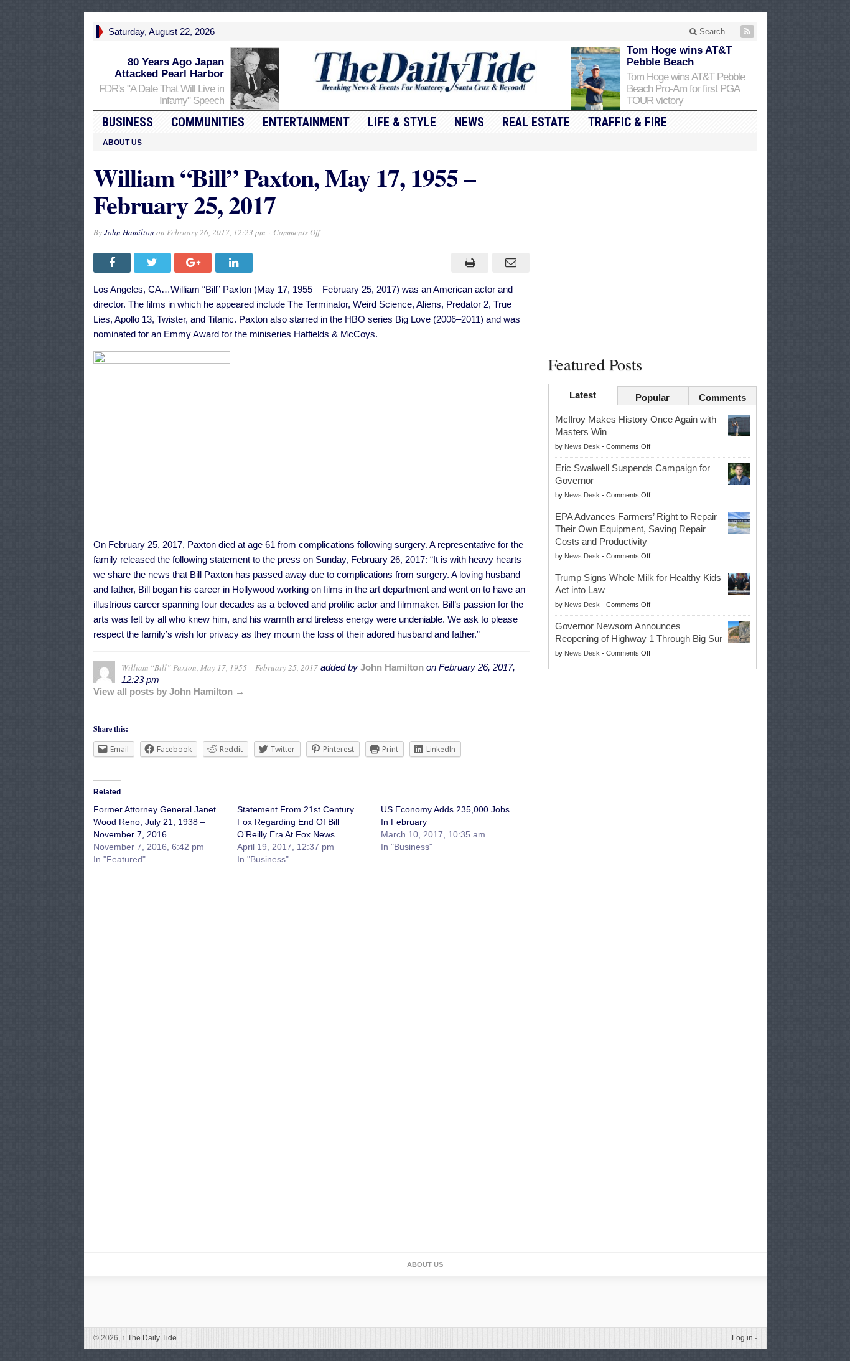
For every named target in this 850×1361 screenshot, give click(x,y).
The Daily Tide (149, 1338)
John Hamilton (129, 232)
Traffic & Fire (627, 122)
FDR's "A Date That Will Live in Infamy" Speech (161, 94)
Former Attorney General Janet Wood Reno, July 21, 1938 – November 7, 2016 (154, 821)
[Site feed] (748, 31)
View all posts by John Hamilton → (169, 691)
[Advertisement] (652, 251)
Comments (722, 397)
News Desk (582, 446)
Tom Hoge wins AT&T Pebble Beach (679, 56)
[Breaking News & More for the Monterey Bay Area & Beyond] (425, 71)
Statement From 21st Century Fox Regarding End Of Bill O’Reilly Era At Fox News (295, 821)
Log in (742, 1338)
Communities (208, 122)
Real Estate (536, 122)
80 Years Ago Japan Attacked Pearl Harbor (169, 68)
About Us (122, 142)
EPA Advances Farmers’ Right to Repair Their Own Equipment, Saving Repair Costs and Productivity (636, 529)
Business (127, 122)
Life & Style (402, 122)
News (469, 122)
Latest (582, 395)
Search (711, 31)
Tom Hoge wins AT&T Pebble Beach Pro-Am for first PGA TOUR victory (686, 88)
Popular (652, 397)
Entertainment (306, 122)
